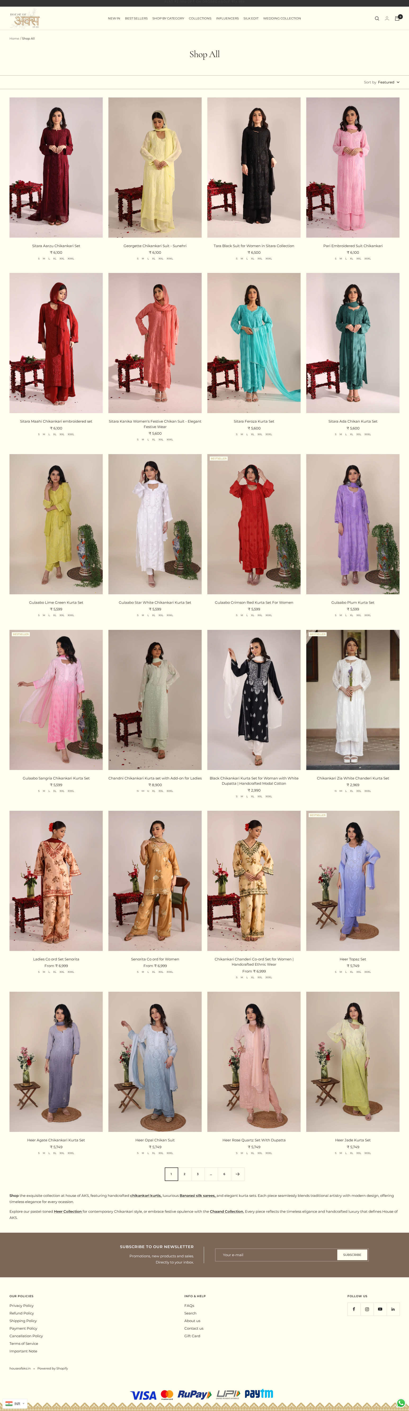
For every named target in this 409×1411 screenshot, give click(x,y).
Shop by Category (168, 18)
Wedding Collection (282, 18)
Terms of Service (23, 1343)
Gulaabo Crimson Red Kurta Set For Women (254, 602)
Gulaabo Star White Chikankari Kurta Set (155, 602)
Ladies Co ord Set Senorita (56, 959)
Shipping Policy (23, 1321)
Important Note (23, 1351)
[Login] (387, 18)
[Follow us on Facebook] (353, 1309)
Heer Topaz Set (353, 959)
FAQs (189, 1305)
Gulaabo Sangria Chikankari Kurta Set (56, 778)
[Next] (237, 1174)
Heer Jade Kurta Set (353, 1140)
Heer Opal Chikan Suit (155, 1140)
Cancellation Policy (26, 1336)
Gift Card (192, 1336)
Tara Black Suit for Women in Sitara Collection (254, 246)
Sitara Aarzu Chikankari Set (56, 246)
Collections (200, 18)
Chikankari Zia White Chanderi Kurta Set (353, 778)
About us (192, 1321)
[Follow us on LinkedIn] (393, 1309)
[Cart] (397, 18)
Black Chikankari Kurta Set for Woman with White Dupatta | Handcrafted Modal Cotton (254, 781)
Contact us (193, 1328)
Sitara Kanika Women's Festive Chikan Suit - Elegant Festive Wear (155, 424)
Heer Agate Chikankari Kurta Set (56, 1140)
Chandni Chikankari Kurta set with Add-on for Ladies (155, 778)
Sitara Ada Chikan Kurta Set (353, 421)
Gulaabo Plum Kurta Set (352, 602)
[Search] (377, 18)
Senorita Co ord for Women (155, 959)
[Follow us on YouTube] (380, 1309)
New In (114, 18)
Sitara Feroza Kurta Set (254, 421)
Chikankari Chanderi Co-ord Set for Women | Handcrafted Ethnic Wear (254, 962)
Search (190, 1313)
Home (14, 38)
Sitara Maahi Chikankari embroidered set (56, 421)
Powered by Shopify (52, 1368)
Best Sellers (136, 18)
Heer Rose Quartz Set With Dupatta (254, 1140)
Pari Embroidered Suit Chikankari (353, 246)
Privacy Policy (21, 1305)
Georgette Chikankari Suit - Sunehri (155, 246)
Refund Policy (21, 1313)
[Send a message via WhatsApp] (401, 1403)
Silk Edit (251, 18)
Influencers (227, 18)
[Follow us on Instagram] (366, 1309)
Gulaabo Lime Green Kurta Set (56, 602)
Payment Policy (23, 1328)
